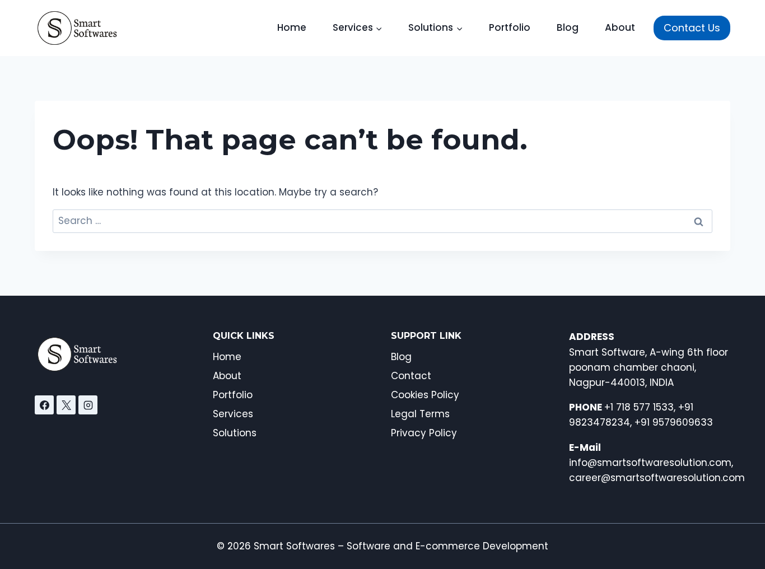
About (620, 27)
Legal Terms (420, 414)
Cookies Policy (425, 395)
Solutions (234, 433)
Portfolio (509, 27)
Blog (568, 27)
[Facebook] (44, 404)
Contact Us (692, 28)
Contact (411, 376)
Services (233, 414)
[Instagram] (87, 404)
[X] (66, 404)
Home (291, 27)
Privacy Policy (424, 433)
